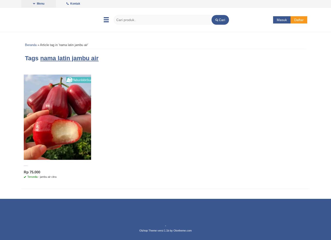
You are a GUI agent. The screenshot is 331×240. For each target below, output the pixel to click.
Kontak (75, 3)
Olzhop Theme (148, 230)
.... (26, 165)
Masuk (282, 20)
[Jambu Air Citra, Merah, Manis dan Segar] (57, 117)
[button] (220, 20)
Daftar (299, 20)
